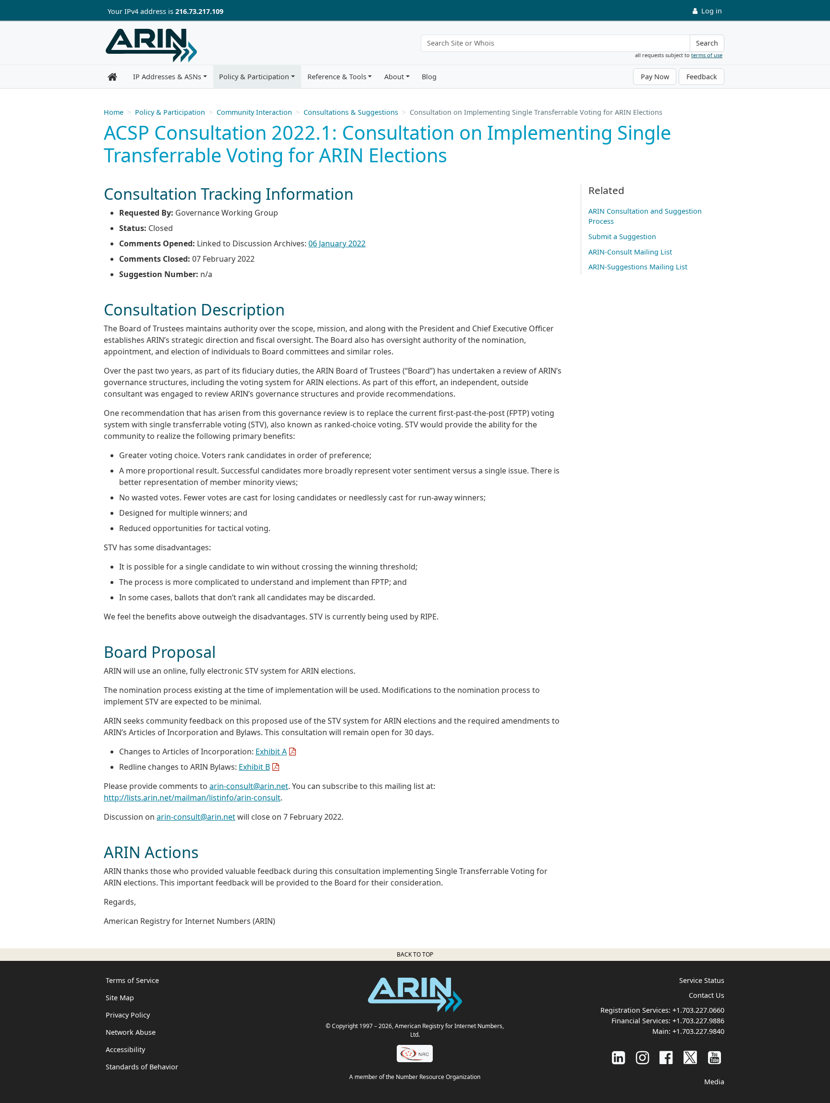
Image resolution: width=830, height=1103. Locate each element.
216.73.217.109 (199, 11)
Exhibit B (254, 767)
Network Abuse (131, 1032)
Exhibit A (271, 751)
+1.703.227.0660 (698, 1010)
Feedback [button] (701, 76)
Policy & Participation (254, 76)
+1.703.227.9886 (698, 1020)
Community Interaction (254, 112)
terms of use (706, 55)
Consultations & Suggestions (351, 112)
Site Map (120, 997)
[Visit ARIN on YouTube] (714, 1057)
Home (113, 112)
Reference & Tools (336, 76)
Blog (429, 76)
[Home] (151, 45)
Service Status (701, 980)
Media (714, 1081)
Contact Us (706, 995)
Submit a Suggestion (622, 236)
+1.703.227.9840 (698, 1031)
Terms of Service (132, 980)
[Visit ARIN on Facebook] (666, 1057)
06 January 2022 (337, 243)
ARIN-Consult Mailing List (630, 251)
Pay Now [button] (655, 76)
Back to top (415, 954)
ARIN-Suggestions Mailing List (637, 266)
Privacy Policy (128, 1014)
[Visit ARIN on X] (690, 1057)
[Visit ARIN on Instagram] (642, 1057)
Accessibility (125, 1049)
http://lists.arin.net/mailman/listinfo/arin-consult (192, 797)
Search (707, 43)
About (394, 76)
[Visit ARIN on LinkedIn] (618, 1057)
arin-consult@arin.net (248, 786)
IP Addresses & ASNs (167, 76)
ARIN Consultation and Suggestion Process (645, 216)
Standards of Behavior (142, 1066)
